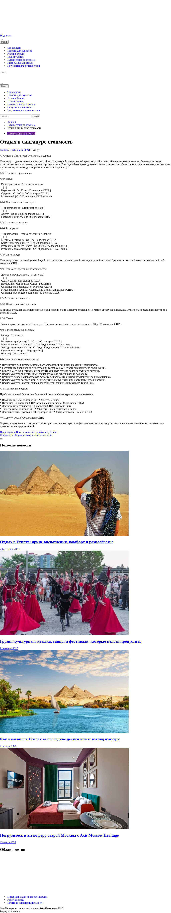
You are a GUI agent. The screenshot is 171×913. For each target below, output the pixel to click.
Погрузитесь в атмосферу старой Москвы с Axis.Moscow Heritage (59, 835)
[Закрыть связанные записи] (1, 438)
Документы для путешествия (23, 65)
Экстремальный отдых (20, 62)
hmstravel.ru (6, 29)
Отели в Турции (16, 53)
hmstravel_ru (7, 150)
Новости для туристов (19, 50)
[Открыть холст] (1, 39)
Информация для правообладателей (27, 896)
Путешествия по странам (21, 59)
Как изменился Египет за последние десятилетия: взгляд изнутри (60, 739)
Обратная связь (15, 899)
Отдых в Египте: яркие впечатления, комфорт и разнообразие (56, 542)
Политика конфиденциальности (25, 902)
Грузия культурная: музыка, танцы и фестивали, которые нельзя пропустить (70, 641)
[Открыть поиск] (1, 72)
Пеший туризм (15, 56)
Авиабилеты (14, 47)
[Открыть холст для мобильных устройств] (1, 83)
